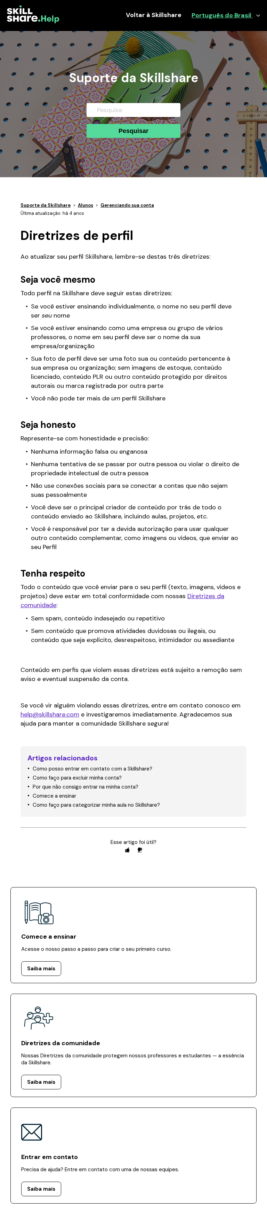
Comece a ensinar (54, 795)
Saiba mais (41, 968)
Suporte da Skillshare (46, 205)
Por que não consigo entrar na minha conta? (85, 786)
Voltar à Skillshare (153, 15)
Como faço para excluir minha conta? (77, 777)
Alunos (85, 205)
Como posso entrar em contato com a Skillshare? (92, 768)
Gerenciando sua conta (127, 205)
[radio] (127, 849)
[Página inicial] (33, 21)
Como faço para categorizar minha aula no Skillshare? (96, 804)
